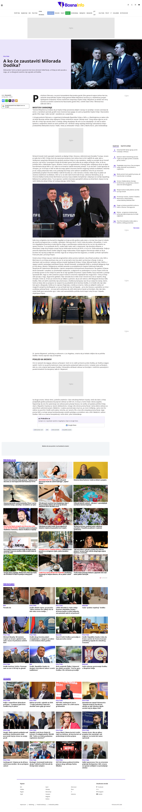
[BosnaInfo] (71, 5)
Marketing (31, 804)
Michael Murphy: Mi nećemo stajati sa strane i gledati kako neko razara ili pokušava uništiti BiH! (15, 639)
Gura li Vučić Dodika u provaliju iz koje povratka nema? (68, 638)
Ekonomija (74, 13)
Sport (68, 13)
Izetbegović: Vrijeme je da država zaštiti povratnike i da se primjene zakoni (16, 764)
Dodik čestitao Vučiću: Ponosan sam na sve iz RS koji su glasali (15, 667)
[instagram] (135, 5)
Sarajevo (82, 13)
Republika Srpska (67, 429)
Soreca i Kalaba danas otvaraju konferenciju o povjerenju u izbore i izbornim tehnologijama (128, 183)
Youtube (100, 794)
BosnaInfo (8, 95)
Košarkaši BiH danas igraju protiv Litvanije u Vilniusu (127, 151)
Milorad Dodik (55, 429)
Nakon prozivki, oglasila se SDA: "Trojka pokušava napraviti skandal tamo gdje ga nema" (41, 704)
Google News (72, 425)
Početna (17, 13)
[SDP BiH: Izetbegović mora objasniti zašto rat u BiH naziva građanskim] (69, 690)
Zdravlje (51, 13)
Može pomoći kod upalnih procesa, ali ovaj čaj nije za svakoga (128, 175)
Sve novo (136, 228)
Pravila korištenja (41, 804)
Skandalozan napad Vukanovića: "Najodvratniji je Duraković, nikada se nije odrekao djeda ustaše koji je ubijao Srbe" (94, 705)
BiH (30, 13)
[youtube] (139, 5)
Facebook (100, 787)
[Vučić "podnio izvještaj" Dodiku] (95, 595)
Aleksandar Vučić (38, 429)
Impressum (23, 804)
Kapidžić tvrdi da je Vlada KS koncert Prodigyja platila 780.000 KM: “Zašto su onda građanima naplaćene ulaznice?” (42, 735)
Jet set (95, 13)
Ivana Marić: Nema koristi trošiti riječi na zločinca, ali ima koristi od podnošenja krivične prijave (68, 734)
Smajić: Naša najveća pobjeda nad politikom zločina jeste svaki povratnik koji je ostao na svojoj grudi (15, 735)
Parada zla (7, 608)
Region (57, 13)
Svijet (63, 13)
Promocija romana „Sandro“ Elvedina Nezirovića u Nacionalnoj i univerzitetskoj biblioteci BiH (128, 198)
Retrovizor (124, 13)
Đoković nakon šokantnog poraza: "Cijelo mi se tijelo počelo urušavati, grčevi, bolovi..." (128, 158)
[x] (131, 5)
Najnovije (24, 13)
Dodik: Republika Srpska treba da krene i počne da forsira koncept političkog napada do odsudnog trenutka (94, 639)
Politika (34, 13)
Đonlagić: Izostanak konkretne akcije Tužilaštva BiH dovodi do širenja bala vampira (41, 764)
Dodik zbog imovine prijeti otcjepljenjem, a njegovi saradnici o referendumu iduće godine (42, 639)
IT (111, 13)
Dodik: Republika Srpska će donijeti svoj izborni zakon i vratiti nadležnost (42, 668)
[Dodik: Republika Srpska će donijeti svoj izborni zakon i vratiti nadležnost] (42, 654)
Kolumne (116, 13)
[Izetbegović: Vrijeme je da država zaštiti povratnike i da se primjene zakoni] (16, 750)
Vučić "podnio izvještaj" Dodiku (93, 608)
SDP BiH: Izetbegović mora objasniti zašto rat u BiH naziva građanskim (67, 704)
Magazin (89, 13)
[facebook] (128, 5)
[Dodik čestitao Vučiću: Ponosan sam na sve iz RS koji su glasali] (16, 654)
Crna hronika (41, 13)
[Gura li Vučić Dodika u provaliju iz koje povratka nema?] (69, 625)
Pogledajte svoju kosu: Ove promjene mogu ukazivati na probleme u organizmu (128, 167)
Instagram (100, 792)
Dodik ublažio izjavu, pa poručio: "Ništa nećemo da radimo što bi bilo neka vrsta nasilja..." (41, 609)
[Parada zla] (16, 595)
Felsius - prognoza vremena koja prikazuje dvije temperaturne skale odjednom (127, 214)
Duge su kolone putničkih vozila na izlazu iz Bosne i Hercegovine (128, 206)
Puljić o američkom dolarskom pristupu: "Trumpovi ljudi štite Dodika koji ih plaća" (14, 704)
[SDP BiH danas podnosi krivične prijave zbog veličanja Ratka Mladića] (69, 750)
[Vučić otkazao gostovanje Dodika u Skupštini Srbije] (95, 654)
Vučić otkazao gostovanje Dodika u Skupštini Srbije (94, 667)
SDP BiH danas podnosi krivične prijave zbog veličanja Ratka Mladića (67, 764)
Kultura (101, 13)
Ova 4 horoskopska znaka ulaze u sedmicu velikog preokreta (127, 222)
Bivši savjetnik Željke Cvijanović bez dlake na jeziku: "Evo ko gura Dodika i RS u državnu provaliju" (68, 668)
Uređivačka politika (53, 804)
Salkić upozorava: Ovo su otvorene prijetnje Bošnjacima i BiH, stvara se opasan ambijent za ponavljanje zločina (95, 765)
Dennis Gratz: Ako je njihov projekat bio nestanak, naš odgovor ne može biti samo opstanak (92, 735)
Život (107, 13)
